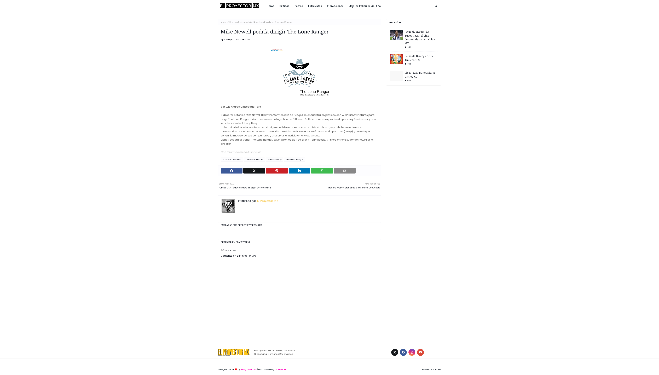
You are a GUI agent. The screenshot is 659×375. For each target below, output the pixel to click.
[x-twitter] (394, 352)
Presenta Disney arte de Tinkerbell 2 (419, 58)
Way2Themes (249, 369)
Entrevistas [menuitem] (315, 6)
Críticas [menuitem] (284, 6)
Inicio (223, 22)
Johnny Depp (274, 159)
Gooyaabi (280, 369)
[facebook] (403, 352)
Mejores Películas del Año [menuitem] (365, 6)
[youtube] (420, 352)
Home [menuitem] (270, 6)
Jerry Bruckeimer (254, 159)
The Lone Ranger (294, 159)
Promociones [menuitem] (335, 6)
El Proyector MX (232, 39)
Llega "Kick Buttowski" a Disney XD (420, 74)
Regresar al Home (431, 369)
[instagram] (411, 352)
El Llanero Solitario (237, 22)
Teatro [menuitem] (298, 6)
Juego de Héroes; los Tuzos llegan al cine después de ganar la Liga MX (420, 37)
